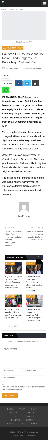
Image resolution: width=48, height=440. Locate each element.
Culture (6, 48)
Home (10, 409)
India (14, 48)
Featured (30, 416)
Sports (13, 413)
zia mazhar (31, 436)
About (34, 424)
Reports (13, 416)
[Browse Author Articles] (24, 207)
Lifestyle (28, 413)
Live (22, 424)
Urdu (22, 409)
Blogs (10, 424)
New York (10, 263)
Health (30, 420)
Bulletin (15, 420)
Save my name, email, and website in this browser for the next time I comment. (24, 388)
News (20, 48)
